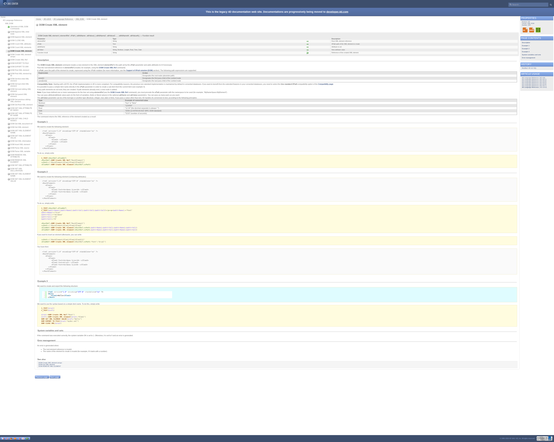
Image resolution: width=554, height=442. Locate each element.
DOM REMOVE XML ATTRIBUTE (18, 156)
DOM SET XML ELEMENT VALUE (20, 180)
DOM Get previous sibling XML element (20, 101)
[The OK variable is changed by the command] (525, 30)
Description (526, 42)
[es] (15, 438)
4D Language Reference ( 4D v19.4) (534, 81)
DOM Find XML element (19, 70)
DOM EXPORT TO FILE (19, 63)
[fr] (2, 438)
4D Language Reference (12, 20)
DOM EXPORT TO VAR (19, 67)
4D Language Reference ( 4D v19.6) (534, 84)
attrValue (133, 95)
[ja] (23, 438)
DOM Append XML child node (19, 33)
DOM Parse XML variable (20, 151)
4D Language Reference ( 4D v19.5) (534, 82)
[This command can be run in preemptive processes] (538, 30)
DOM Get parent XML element (18, 95)
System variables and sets (531, 54)
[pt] (27, 438)
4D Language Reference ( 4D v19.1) (534, 79)
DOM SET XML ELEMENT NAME (20, 175)
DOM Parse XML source (19, 148)
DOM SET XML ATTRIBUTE (21, 165)
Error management (528, 57)
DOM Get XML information (20, 141)
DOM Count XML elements (20, 47)
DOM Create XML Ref (18, 60)
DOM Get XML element (19, 127)
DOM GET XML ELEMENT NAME (20, 132)
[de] (11, 438)
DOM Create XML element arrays (20, 56)
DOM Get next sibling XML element (20, 90)
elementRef (108, 65)
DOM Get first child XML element (19, 80)
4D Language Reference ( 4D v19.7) (534, 85)
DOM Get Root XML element (21, 105)
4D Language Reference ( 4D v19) (533, 78)
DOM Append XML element (21, 37)
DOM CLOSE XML (17, 40)
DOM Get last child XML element (19, 85)
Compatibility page (325, 84)
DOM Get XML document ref (21, 124)
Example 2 (525, 48)
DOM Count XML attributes (20, 44)
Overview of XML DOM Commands (19, 28)
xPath (132, 65)
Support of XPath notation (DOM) (139, 70)
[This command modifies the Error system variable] (531, 30)
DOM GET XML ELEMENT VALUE (20, 137)
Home (3, 17)
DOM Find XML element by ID (20, 75)
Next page (54, 377)
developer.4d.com (337, 11)
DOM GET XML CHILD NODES (19, 120)
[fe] (19, 438)
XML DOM (9, 23)
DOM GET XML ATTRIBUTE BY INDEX (21, 109)
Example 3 (525, 51)
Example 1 (525, 45)
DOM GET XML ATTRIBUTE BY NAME (21, 114)
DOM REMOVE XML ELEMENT (18, 161)
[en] (7, 438)
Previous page (41, 377)
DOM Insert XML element (20, 144)
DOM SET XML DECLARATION (16, 170)
